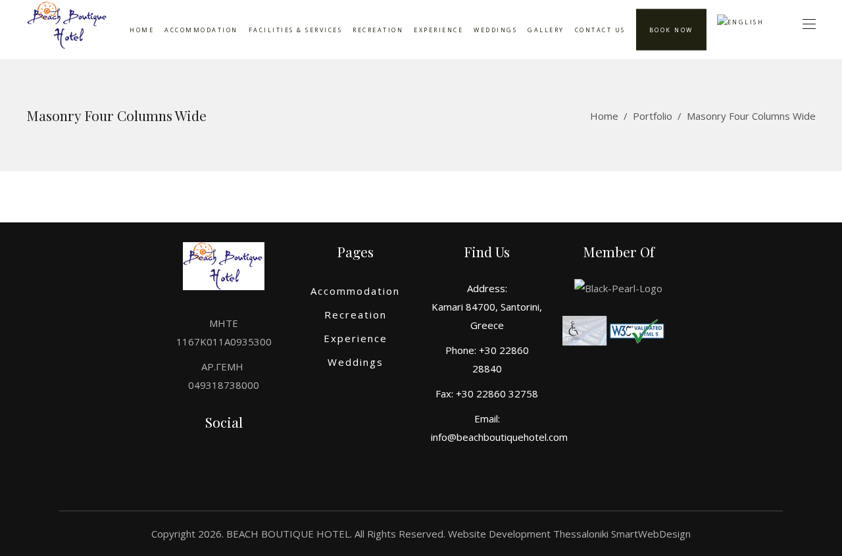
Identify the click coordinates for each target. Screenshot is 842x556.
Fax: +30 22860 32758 (486, 393)
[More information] (68, 30)
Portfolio (652, 115)
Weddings (356, 361)
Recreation (355, 314)
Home (604, 115)
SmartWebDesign (651, 533)
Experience (355, 338)
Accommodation (355, 290)
